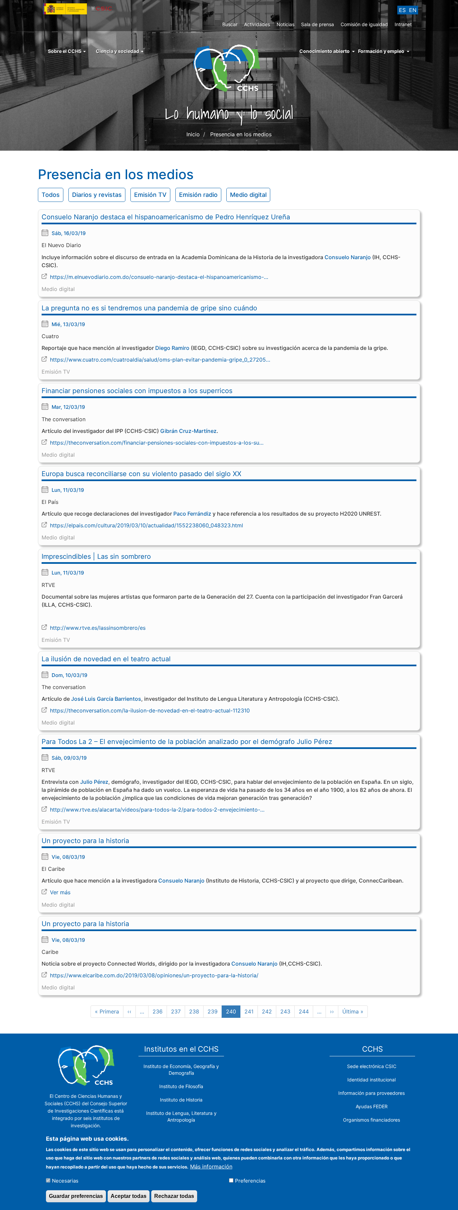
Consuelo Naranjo (348, 257)
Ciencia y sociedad (118, 51)
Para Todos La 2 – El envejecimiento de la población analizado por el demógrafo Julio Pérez (187, 742)
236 (159, 1011)
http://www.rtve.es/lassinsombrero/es (98, 627)
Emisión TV (150, 194)
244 (305, 1011)
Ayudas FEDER (372, 1106)
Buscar (229, 24)
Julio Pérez (94, 781)
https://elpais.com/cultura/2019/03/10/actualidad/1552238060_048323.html (146, 525)
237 (177, 1011)
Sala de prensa (317, 24)
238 (195, 1011)
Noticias (285, 24)
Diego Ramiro (172, 348)
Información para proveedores (371, 1093)
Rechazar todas (174, 1196)
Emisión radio (198, 194)
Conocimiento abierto (324, 51)
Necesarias (65, 1180)
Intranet (403, 24)
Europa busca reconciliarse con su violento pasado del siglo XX (141, 474)
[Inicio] (229, 67)
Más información (211, 1166)
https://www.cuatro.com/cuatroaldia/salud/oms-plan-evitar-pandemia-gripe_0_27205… (160, 359)
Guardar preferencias (76, 1196)
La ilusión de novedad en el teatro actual (106, 659)
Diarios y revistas (97, 194)
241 (250, 1011)
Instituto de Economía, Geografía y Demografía (181, 1069)
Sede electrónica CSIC (371, 1066)
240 (233, 1013)
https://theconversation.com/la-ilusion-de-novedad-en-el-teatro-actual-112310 (150, 710)
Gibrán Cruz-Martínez (188, 431)
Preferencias (250, 1180)
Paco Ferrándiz (192, 513)
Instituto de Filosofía (181, 1086)
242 (268, 1011)
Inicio (193, 134)
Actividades (257, 24)
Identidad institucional (371, 1079)
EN (412, 10)
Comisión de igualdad (364, 24)
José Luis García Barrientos (106, 698)
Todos (51, 194)
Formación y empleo (381, 51)
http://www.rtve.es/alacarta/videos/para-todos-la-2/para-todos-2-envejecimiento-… (157, 809)
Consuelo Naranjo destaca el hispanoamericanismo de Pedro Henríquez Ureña (166, 217)
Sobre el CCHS (65, 51)
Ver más (60, 892)
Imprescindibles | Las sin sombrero (96, 556)
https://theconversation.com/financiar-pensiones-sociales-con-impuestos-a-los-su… (157, 442)
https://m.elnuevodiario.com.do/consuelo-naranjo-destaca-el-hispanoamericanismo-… (159, 277)
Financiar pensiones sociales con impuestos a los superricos (137, 391)
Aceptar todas (129, 1196)
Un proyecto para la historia (85, 841)
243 (286, 1011)
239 (214, 1011)
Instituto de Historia (181, 1100)
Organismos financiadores (371, 1120)
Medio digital (248, 194)
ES (402, 10)
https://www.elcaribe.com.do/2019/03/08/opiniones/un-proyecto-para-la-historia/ (154, 975)
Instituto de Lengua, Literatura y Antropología (181, 1116)
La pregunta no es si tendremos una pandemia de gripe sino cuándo (149, 308)
